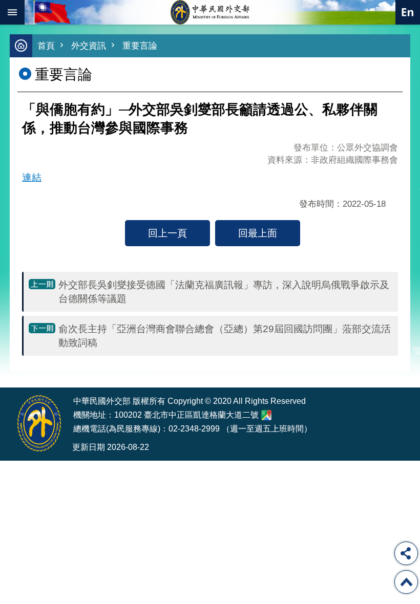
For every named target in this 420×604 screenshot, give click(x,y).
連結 (31, 177)
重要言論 (139, 46)
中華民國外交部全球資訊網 (210, 12)
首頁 (46, 46)
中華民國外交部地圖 (266, 415)
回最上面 (257, 233)
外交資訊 (88, 46)
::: (16, 368)
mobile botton (12, 12)
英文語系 (407, 12)
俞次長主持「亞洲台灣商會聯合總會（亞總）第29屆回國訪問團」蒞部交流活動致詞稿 (224, 335)
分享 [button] (406, 553)
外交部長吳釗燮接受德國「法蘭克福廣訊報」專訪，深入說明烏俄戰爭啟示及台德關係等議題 (223, 291)
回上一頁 (167, 233)
